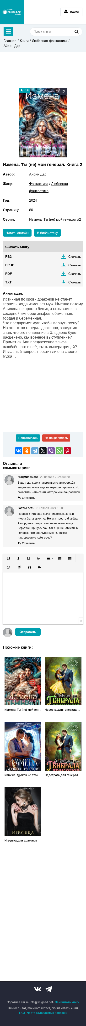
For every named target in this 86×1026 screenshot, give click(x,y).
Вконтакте (37, 989)
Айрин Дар (12, 46)
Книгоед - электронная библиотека (12, 12)
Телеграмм (48, 989)
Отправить (28, 632)
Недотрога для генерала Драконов (63, 775)
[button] (8, 558)
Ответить (28, 498)
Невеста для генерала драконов (63, 709)
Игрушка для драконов (21, 840)
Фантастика (38, 184)
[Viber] (51, 450)
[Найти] (76, 31)
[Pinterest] (67, 450)
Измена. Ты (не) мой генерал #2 (55, 219)
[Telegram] (34, 450)
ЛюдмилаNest (28, 477)
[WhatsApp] (59, 450)
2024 (33, 200)
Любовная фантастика (49, 41)
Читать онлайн (17, 233)
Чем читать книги (67, 1002)
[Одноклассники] (26, 450)
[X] (43, 450)
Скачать (74, 256)
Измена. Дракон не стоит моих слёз (23, 775)
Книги (24, 41)
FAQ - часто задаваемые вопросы (43, 1013)
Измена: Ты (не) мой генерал (23, 709)
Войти (74, 12)
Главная (10, 41)
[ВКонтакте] (18, 450)
